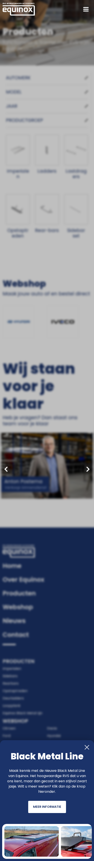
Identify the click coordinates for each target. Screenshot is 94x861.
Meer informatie (47, 807)
